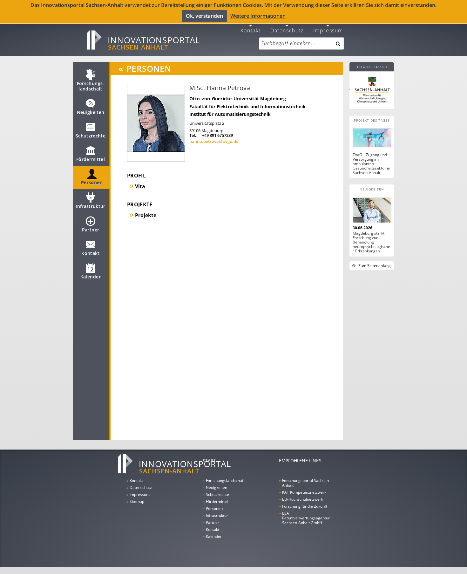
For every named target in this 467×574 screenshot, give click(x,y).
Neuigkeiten (91, 112)
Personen (92, 183)
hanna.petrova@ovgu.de (213, 141)
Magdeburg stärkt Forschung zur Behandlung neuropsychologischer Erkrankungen (371, 242)
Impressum (328, 30)
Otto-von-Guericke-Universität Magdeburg (237, 99)
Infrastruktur (90, 206)
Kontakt (250, 30)
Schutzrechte (90, 136)
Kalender (90, 277)
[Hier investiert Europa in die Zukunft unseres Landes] (371, 88)
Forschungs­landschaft (91, 86)
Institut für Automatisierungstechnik (230, 114)
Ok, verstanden (204, 15)
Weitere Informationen (258, 15)
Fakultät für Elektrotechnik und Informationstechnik (247, 106)
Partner (90, 230)
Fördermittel (90, 159)
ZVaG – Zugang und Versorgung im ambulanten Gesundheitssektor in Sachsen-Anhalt (371, 164)
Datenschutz (287, 30)
